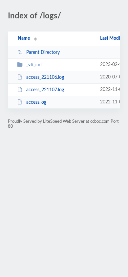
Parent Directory (43, 52)
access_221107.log (45, 90)
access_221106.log (45, 77)
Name (24, 38)
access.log (36, 102)
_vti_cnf (34, 65)
